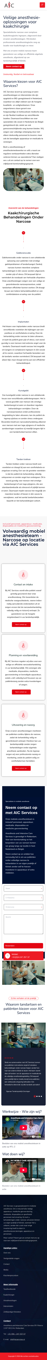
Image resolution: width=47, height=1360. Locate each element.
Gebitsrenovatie (23, 253)
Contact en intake (23, 584)
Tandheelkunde (9, 1289)
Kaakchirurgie (8, 1295)
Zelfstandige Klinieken (12, 1312)
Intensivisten (8, 1306)
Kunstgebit (23, 390)
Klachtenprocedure (10, 1275)
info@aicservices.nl (17, 1339)
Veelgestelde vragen (11, 1258)
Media (5, 1270)
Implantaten (23, 321)
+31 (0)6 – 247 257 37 (17, 1334)
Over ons (6, 1253)
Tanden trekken (23, 459)
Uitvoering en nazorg (23, 725)
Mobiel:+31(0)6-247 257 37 (21, 955)
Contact (6, 1264)
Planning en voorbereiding (23, 655)
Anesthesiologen (10, 1300)
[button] (34, 1096)
